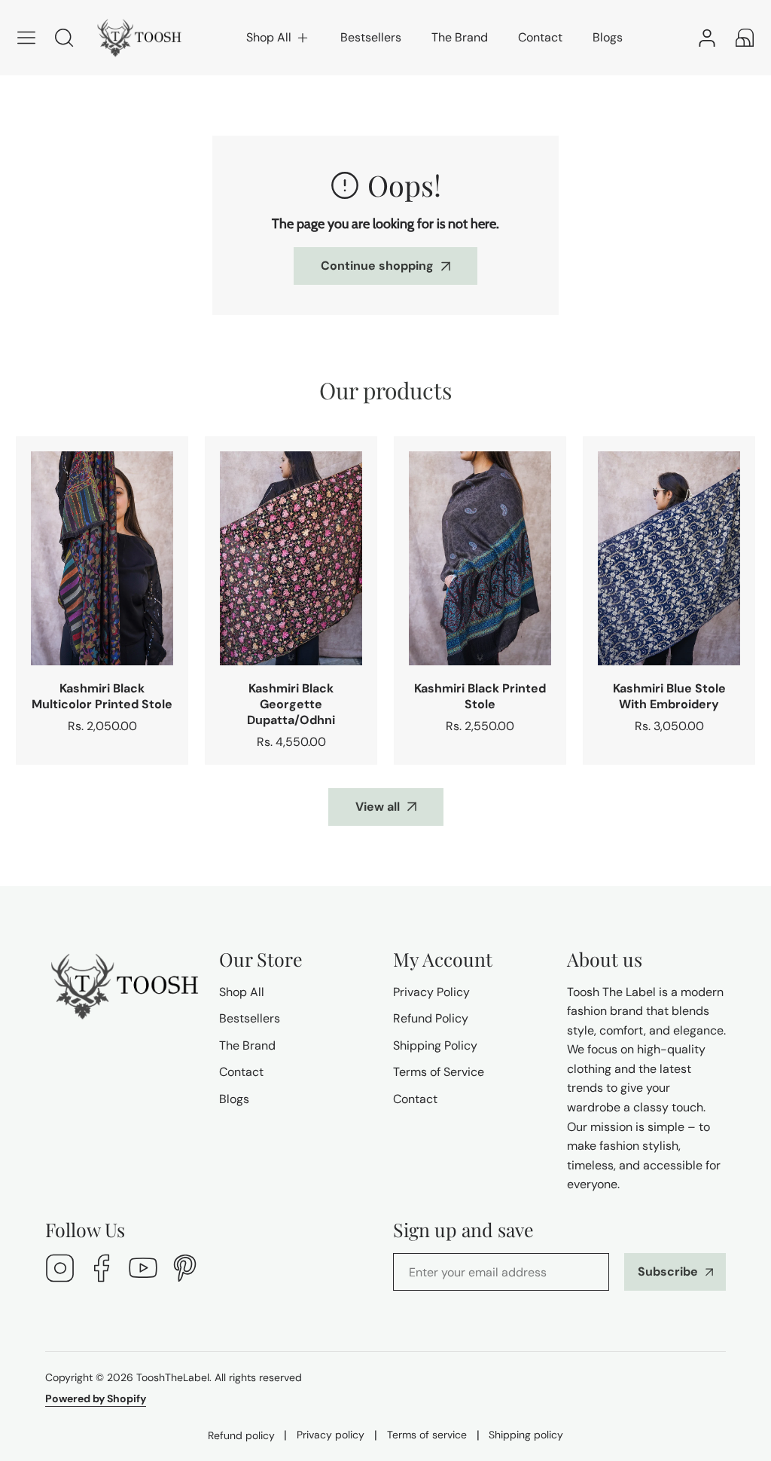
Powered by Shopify (95, 1398)
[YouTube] (143, 1270)
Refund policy (241, 1435)
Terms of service (427, 1434)
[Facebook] (102, 1270)
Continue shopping (377, 266)
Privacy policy (330, 1434)
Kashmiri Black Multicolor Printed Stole (102, 696)
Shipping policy (526, 1434)
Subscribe (668, 1271)
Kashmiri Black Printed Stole (480, 696)
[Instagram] (60, 1270)
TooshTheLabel (172, 1377)
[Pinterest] (184, 1270)
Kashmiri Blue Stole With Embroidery (669, 696)
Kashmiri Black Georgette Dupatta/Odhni (291, 704)
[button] (278, 37)
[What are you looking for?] (64, 37)
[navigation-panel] (26, 37)
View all (377, 807)
